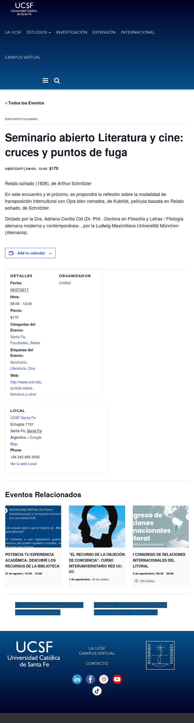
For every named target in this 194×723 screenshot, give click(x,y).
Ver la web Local (23, 463)
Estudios (37, 32)
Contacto (97, 663)
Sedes (35, 342)
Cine (31, 368)
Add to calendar (31, 252)
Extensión (104, 32)
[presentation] (33, 526)
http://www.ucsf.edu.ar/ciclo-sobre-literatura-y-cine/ (26, 388)
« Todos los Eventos (24, 103)
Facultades (19, 342)
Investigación (71, 32)
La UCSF (13, 32)
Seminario (18, 362)
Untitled (65, 282)
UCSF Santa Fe (23, 417)
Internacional (138, 32)
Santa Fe (17, 336)
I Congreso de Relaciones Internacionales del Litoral (159, 560)
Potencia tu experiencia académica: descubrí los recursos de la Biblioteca (32, 560)
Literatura (18, 368)
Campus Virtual (23, 57)
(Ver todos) (147, 581)
